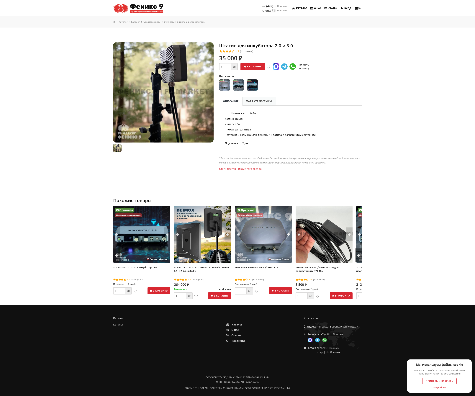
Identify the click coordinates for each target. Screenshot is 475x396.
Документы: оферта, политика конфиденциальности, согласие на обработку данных (237, 388)
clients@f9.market (274, 10)
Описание (231, 101)
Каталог (301, 8)
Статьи (332, 8)
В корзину (254, 66)
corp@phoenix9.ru (328, 352)
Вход (347, 8)
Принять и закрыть (439, 381)
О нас (317, 8)
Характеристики (259, 101)
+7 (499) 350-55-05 (274, 6)
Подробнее (439, 387)
